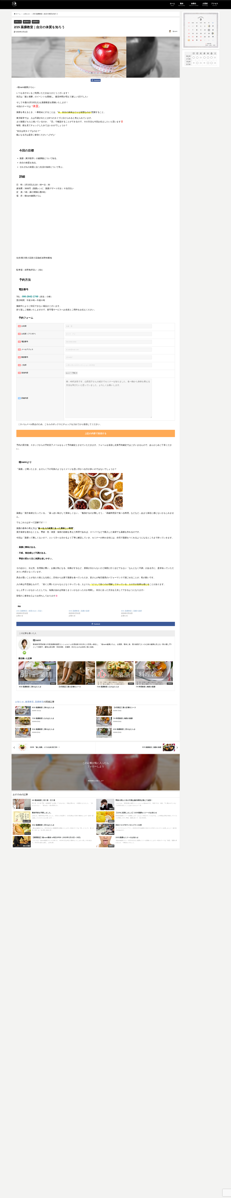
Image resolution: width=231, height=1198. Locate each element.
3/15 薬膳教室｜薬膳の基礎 (79, 611)
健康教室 (27, 22)
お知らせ (18, 22)
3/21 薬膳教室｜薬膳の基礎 (131, 611)
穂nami (175, 31)
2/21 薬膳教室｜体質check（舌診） (29, 611)
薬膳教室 (35, 22)
